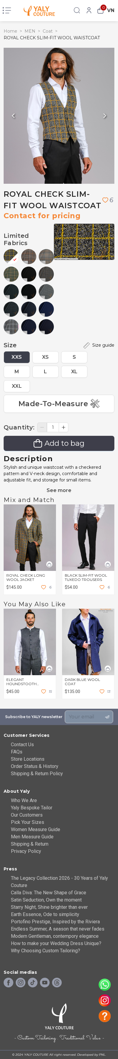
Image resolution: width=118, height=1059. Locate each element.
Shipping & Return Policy (37, 773)
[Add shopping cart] (49, 564)
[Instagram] (20, 983)
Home (10, 31)
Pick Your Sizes (27, 822)
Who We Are (24, 800)
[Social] (57, 983)
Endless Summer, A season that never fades (57, 929)
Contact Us (22, 744)
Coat (48, 31)
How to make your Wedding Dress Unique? (56, 943)
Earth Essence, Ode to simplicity (45, 914)
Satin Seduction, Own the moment (46, 900)
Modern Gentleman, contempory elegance (55, 936)
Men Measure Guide (32, 837)
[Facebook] (8, 983)
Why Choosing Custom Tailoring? (45, 951)
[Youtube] (45, 983)
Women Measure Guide (35, 829)
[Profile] (89, 10)
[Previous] (13, 116)
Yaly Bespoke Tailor (31, 808)
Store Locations (27, 759)
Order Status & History (34, 766)
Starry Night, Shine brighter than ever (49, 907)
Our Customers (27, 815)
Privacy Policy (26, 851)
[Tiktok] (33, 983)
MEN (30, 31)
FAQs (16, 752)
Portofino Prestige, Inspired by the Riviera (55, 922)
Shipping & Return (29, 844)
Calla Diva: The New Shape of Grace (48, 892)
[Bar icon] (7, 10)
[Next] (104, 116)
